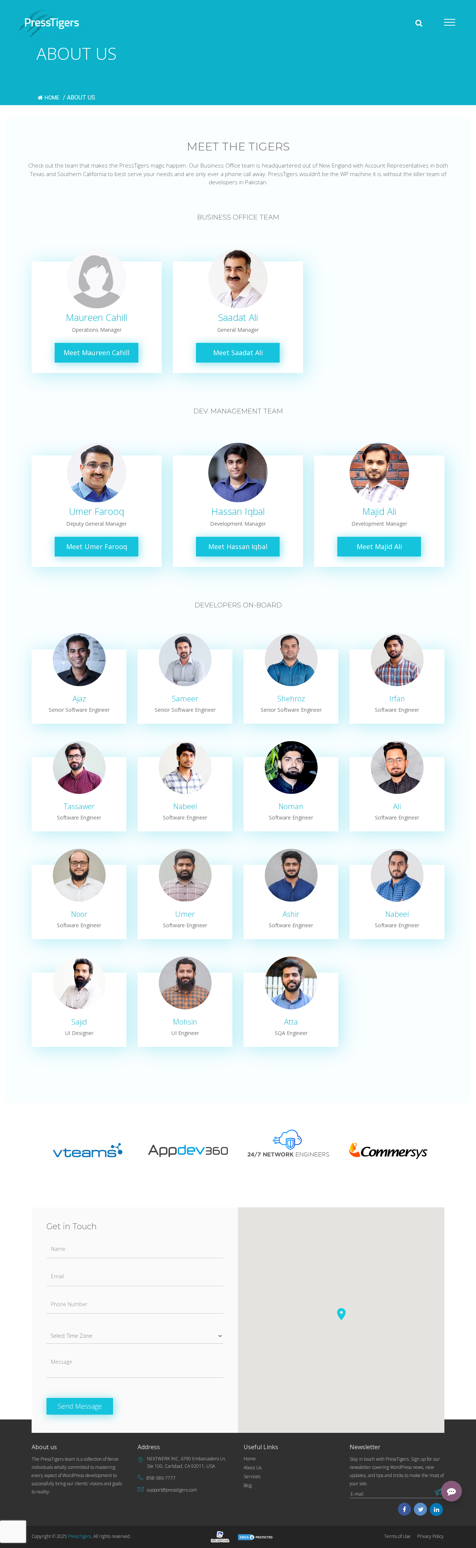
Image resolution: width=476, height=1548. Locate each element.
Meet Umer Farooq (96, 546)
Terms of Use (397, 1536)
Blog (248, 1485)
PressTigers (79, 1536)
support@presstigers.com (172, 1490)
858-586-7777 (161, 1478)
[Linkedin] (437, 1510)
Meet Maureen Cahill (96, 352)
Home (53, 97)
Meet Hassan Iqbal (237, 546)
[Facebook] (404, 1510)
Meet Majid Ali (379, 546)
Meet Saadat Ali (238, 352)
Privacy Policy (430, 1536)
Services (252, 1476)
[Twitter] (421, 1510)
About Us (252, 1467)
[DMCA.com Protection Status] (255, 1537)
